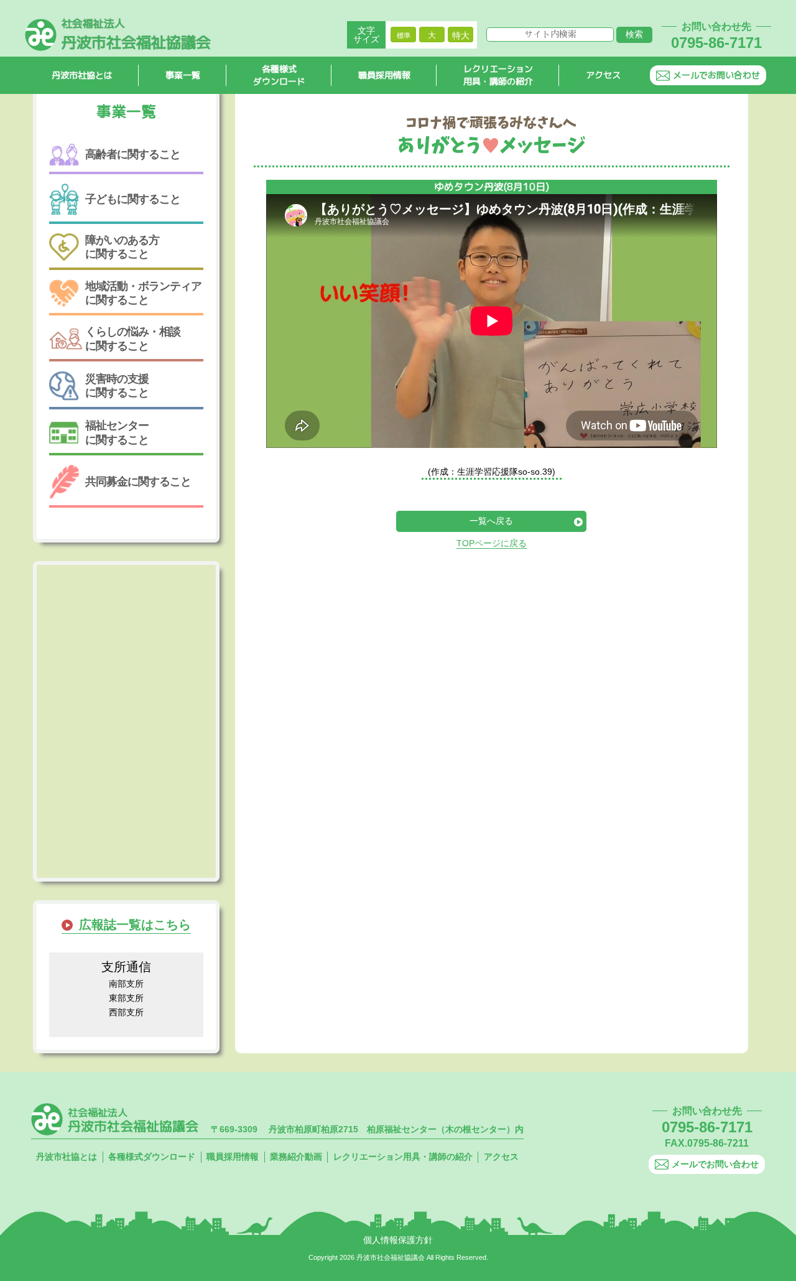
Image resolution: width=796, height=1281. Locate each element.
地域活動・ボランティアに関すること (143, 293)
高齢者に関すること (132, 154)
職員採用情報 (384, 75)
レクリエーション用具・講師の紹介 (498, 75)
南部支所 (126, 984)
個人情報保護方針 (398, 1240)
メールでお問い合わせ (716, 75)
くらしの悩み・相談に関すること (132, 338)
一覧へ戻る (491, 521)
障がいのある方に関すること (122, 247)
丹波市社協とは (82, 75)
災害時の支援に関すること (117, 386)
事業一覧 (182, 75)
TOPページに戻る (491, 543)
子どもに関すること (132, 199)
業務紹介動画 (296, 1157)
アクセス (603, 75)
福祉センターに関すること (117, 432)
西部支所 (126, 1012)
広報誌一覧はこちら (135, 924)
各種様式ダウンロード (279, 75)
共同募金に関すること (138, 481)
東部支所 (126, 998)
